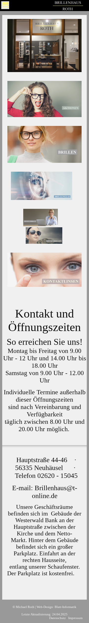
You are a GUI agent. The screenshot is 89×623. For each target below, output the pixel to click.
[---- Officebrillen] (40, 225)
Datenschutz (57, 618)
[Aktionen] (44, 116)
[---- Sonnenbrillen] (44, 242)
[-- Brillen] (44, 161)
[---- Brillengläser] (41, 199)
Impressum (75, 618)
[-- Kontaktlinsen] (44, 285)
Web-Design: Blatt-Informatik (56, 607)
